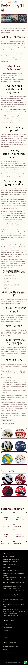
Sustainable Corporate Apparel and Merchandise (15, 662)
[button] (1, 1)
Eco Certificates (7, 630)
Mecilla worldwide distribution (10, 653)
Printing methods (7, 624)
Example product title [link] (7, 518)
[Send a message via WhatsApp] (25, 662)
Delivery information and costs (10, 646)
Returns (5, 649)
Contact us (5, 637)
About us (5, 633)
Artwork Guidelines (7, 627)
